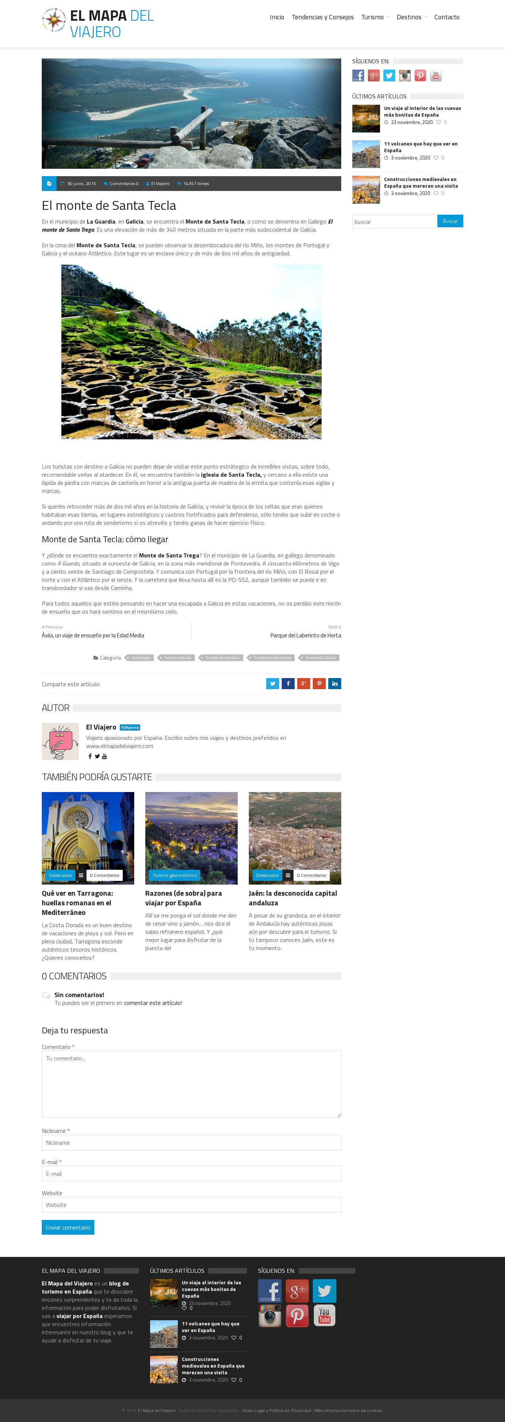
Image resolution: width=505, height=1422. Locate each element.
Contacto (447, 17)
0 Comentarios (104, 875)
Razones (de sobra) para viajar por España (183, 897)
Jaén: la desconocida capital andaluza (293, 897)
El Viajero (160, 183)
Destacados (141, 658)
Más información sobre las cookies (348, 1410)
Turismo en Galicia (320, 658)
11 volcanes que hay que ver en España (421, 147)
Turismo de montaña (223, 658)
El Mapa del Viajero (157, 1410)
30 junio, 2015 (81, 183)
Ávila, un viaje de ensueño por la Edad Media (93, 635)
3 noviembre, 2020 (410, 157)
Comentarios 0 (124, 183)
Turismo (372, 17)
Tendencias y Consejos (323, 17)
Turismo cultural (178, 658)
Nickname (56, 1130)
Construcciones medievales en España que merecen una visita (421, 182)
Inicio (277, 17)
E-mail (52, 1161)
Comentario (58, 1046)
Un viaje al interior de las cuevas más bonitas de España (422, 111)
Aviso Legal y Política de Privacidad (277, 1410)
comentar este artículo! (153, 1002)
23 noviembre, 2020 (412, 122)
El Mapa (112, 23)
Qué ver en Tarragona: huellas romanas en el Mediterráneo (77, 902)
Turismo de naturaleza (272, 658)
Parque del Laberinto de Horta (306, 635)
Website (52, 1192)
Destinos (409, 17)
